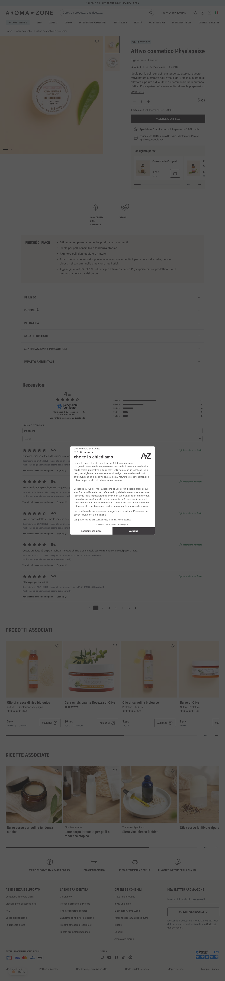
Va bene (133, 530)
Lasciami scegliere (91, 530)
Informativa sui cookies (120, 520)
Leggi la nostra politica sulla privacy (91, 520)
